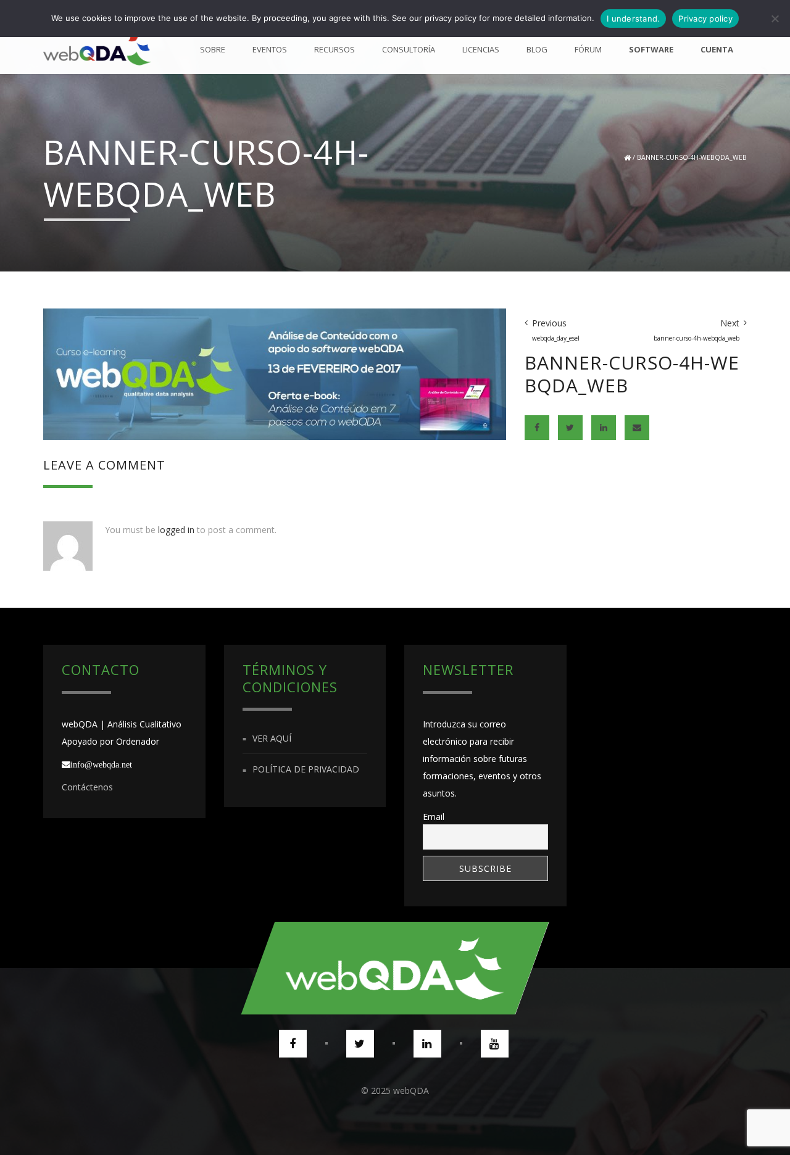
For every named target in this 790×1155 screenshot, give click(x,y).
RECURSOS (334, 49)
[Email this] (637, 427)
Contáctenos (87, 787)
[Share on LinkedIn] (603, 427)
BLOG (536, 49)
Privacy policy (705, 18)
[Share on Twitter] (570, 427)
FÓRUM (588, 49)
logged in (176, 530)
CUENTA (717, 49)
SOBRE (212, 49)
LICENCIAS (480, 49)
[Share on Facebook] (537, 427)
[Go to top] (395, 968)
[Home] (97, 49)
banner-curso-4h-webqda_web (692, 157)
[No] (774, 18)
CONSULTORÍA (408, 49)
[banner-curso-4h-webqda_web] (274, 373)
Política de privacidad (305, 770)
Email (433, 816)
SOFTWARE (651, 49)
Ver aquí (271, 738)
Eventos (269, 49)
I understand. (633, 18)
